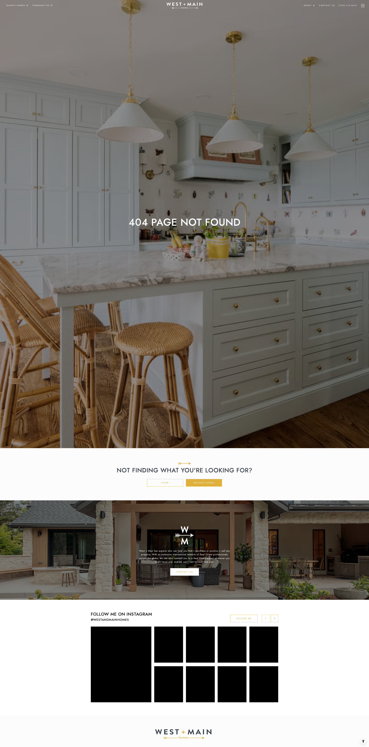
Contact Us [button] (184, 571)
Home (165, 482)
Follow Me (244, 618)
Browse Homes (204, 482)
